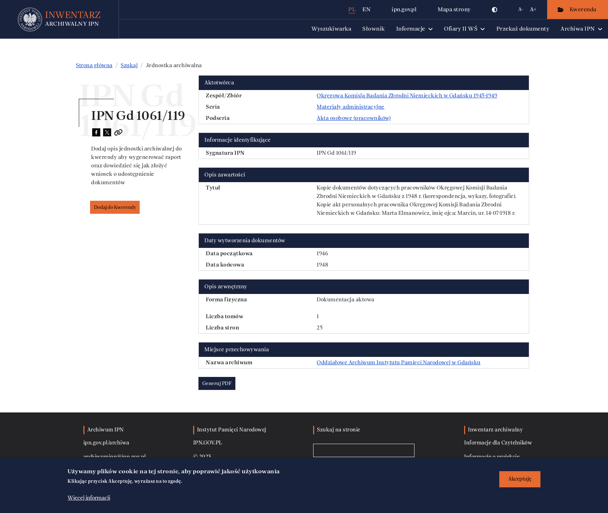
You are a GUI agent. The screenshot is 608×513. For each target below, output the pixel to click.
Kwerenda (584, 9)
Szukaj (129, 65)
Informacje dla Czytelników (498, 443)
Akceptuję (520, 479)
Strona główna (94, 65)
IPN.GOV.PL (207, 443)
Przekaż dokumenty (523, 29)
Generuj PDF (217, 383)
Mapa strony (454, 9)
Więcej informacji (89, 498)
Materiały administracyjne (351, 107)
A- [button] (520, 9)
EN (366, 9)
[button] (494, 9)
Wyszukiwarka (331, 29)
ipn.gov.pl (404, 9)
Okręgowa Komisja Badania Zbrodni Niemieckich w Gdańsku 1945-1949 (407, 96)
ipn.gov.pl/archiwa (106, 443)
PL (351, 9)
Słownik (373, 29)
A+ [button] (533, 9)
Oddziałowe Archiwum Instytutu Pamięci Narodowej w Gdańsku (399, 362)
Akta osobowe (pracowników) (354, 118)
